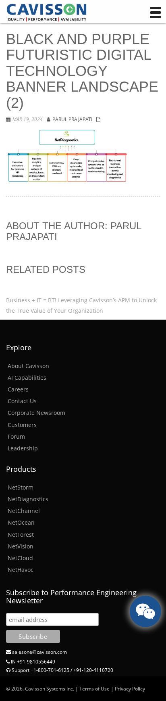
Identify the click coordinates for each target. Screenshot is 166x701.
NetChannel (24, 511)
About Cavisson (28, 366)
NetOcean (21, 522)
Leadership (23, 448)
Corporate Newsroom (36, 412)
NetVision (20, 546)
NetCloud (20, 558)
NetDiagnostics (28, 499)
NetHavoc (20, 569)
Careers (18, 389)
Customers (22, 425)
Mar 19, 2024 (27, 119)
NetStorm (20, 487)
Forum (16, 436)
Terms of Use (94, 688)
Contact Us (22, 401)
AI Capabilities (27, 377)
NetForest (21, 534)
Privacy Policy (130, 688)
